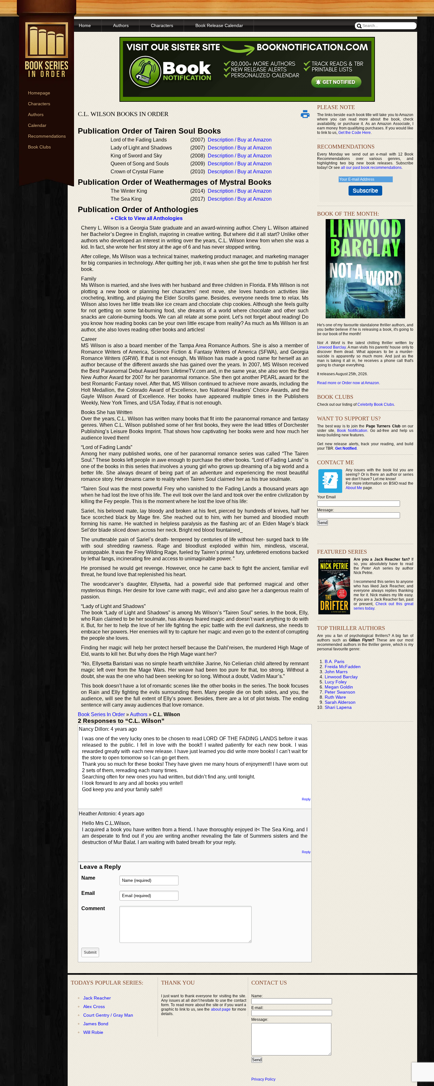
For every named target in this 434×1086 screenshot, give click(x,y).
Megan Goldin (339, 686)
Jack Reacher (97, 997)
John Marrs (336, 671)
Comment (93, 908)
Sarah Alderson (340, 702)
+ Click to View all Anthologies (147, 218)
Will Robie (93, 1032)
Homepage (39, 92)
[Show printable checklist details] (305, 114)
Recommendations (47, 136)
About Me (354, 488)
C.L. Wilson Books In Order (123, 113)
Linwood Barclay (331, 347)
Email (88, 893)
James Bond (95, 1023)
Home (85, 25)
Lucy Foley (336, 681)
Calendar (37, 125)
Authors (36, 114)
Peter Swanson (340, 692)
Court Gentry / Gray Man (108, 1015)
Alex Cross (94, 1006)
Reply (306, 799)
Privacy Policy (263, 1079)
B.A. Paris (334, 661)
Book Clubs (39, 146)
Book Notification (352, 430)
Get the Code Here (354, 132)
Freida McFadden (343, 666)
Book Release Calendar (219, 25)
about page (221, 1009)
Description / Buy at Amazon (240, 139)
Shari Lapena (338, 707)
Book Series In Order (101, 714)
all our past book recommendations (371, 167)
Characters (39, 103)
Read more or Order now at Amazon (348, 383)
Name (88, 878)
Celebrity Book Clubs (375, 404)
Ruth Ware (335, 697)
